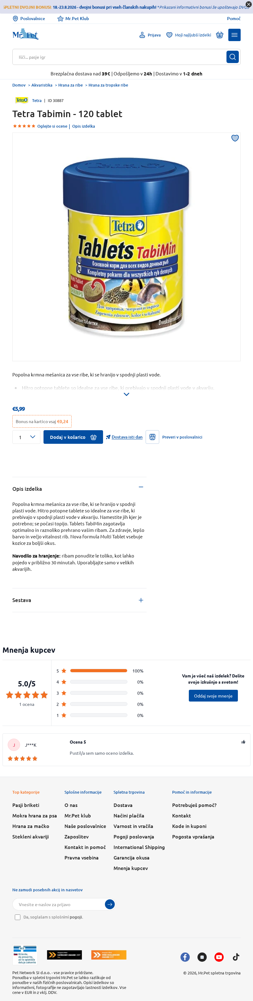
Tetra (37, 100)
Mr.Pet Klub (77, 18)
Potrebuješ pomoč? (194, 804)
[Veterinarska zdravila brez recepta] (25, 954)
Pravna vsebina (81, 857)
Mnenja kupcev (131, 867)
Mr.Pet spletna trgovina (219, 972)
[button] (234, 35)
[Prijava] (110, 904)
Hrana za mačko (30, 825)
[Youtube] (219, 957)
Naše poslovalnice (85, 825)
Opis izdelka (83, 126)
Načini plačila (129, 815)
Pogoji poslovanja (134, 836)
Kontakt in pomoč (85, 846)
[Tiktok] (236, 957)
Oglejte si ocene (52, 126)
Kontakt (181, 815)
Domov (19, 85)
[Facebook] (185, 957)
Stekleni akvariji (30, 836)
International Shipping (139, 846)
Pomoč (234, 18)
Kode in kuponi (189, 825)
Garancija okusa (132, 857)
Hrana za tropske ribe (108, 85)
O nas (70, 804)
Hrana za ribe (70, 85)
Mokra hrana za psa (34, 815)
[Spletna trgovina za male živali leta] (64, 955)
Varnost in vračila (133, 825)
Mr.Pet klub (77, 815)
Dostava (123, 804)
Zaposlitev (76, 836)
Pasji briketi (25, 804)
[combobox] (122, 57)
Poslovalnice (32, 18)
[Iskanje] (232, 57)
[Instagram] (202, 957)
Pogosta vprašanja (193, 836)
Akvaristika (41, 85)
